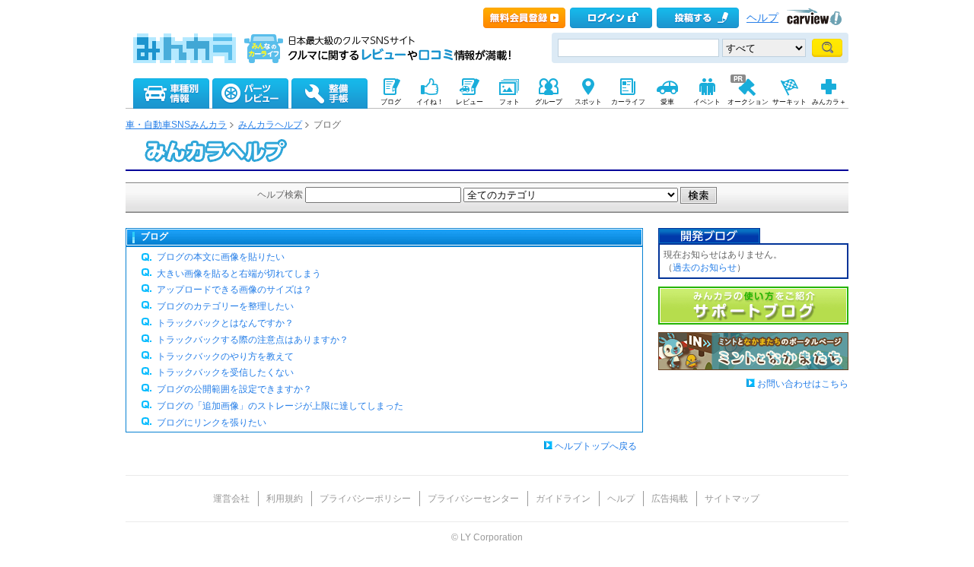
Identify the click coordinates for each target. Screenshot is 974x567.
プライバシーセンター (473, 498)
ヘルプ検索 (280, 194)
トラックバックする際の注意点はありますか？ (253, 339)
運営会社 (231, 498)
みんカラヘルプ (270, 124)
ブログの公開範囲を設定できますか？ (234, 389)
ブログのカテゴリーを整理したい (225, 306)
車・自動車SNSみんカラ (176, 124)
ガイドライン (563, 498)
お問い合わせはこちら (802, 384)
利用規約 (284, 498)
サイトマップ (732, 498)
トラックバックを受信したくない (225, 372)
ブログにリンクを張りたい (211, 422)
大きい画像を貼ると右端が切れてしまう (239, 273)
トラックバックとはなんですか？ (225, 323)
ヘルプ (762, 18)
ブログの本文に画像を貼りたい (221, 257)
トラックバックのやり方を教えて (225, 356)
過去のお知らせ (705, 267)
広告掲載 (669, 498)
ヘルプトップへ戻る (596, 446)
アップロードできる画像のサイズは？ (234, 289)
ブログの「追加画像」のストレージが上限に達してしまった (280, 406)
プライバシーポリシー (365, 498)
